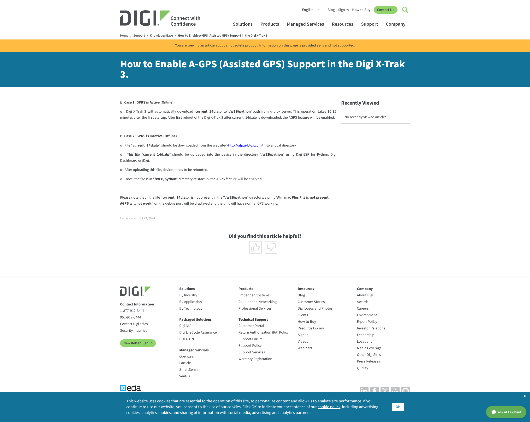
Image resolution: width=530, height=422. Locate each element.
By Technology (190, 308)
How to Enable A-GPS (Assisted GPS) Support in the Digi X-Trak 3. (223, 35)
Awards (363, 301)
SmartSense (188, 369)
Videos (303, 341)
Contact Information (137, 304)
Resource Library (311, 328)
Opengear (187, 356)
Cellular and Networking (257, 301)
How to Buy (361, 9)
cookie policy (329, 407)
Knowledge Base (161, 35)
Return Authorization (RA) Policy (263, 332)
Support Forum (250, 339)
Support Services (251, 352)
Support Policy (249, 345)
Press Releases (368, 361)
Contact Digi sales (134, 324)
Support (369, 24)
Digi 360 (185, 325)
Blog (331, 9)
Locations (364, 341)
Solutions (243, 24)
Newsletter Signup (138, 343)
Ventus (184, 376)
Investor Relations (371, 328)
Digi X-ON (186, 339)
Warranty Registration (255, 358)
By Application (190, 301)
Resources (342, 24)
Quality (362, 368)
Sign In (343, 9)
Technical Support (253, 319)
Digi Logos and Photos (315, 308)
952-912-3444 (130, 317)
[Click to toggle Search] (405, 9)
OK (398, 406)
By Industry (188, 295)
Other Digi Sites (369, 354)
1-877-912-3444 (132, 310)
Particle (185, 363)
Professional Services (255, 308)
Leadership (365, 334)
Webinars (305, 348)
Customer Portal (251, 325)
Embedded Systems (254, 295)
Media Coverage (369, 348)
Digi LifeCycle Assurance (198, 332)
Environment (367, 315)
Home (124, 35)
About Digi (365, 295)
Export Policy (367, 321)
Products (269, 24)
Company (395, 24)
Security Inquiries (133, 330)
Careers (363, 308)
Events (303, 315)
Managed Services (305, 24)
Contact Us (385, 9)
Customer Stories (311, 301)
